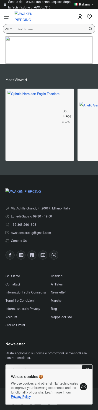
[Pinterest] (31, 255)
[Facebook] (10, 255)
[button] (63, 122)
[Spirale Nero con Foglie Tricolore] (33, 117)
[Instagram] (21, 255)
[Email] (42, 255)
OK (83, 386)
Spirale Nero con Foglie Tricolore (66, 111)
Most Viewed (16, 79)
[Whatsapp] (53, 255)
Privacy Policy (21, 396)
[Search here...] (90, 28)
